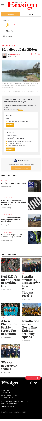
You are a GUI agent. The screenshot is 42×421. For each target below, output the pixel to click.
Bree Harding (15, 54)
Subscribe (11, 14)
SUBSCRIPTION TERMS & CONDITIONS (15, 401)
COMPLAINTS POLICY (9, 404)
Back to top (31, 378)
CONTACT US (6, 393)
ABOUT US (5, 390)
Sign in (31, 14)
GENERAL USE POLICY (9, 395)
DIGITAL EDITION (7, 406)
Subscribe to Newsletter (21, 168)
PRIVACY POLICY (7, 398)
